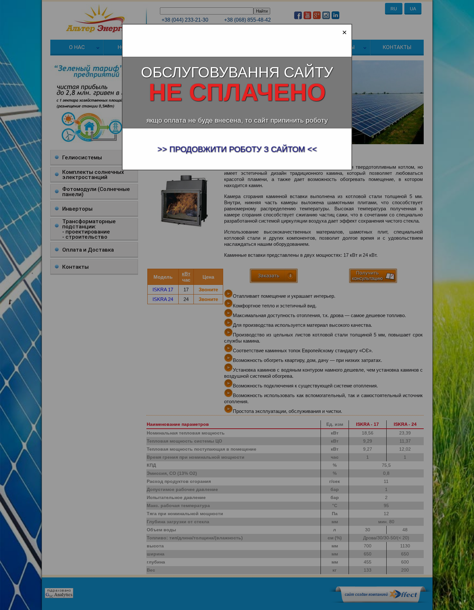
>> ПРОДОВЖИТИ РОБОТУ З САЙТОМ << (237, 149)
